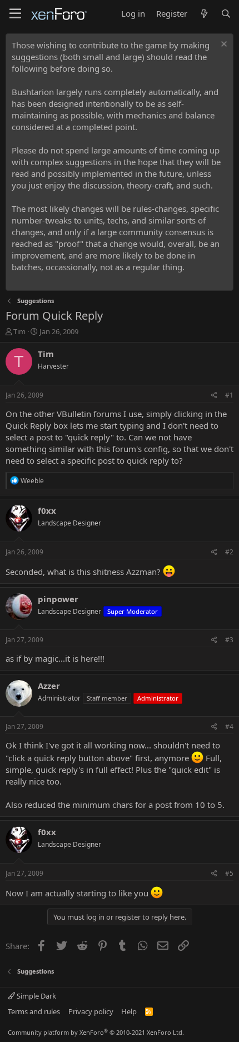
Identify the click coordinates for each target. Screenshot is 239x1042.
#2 (229, 552)
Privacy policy (90, 1011)
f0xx (47, 510)
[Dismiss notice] (222, 45)
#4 (229, 726)
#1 (229, 395)
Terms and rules (34, 1011)
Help (129, 1011)
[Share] (214, 395)
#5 (229, 873)
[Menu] (15, 14)
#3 (229, 639)
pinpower (58, 598)
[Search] (226, 13)
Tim (19, 331)
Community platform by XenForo (96, 1032)
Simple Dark (35, 996)
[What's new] (204, 13)
